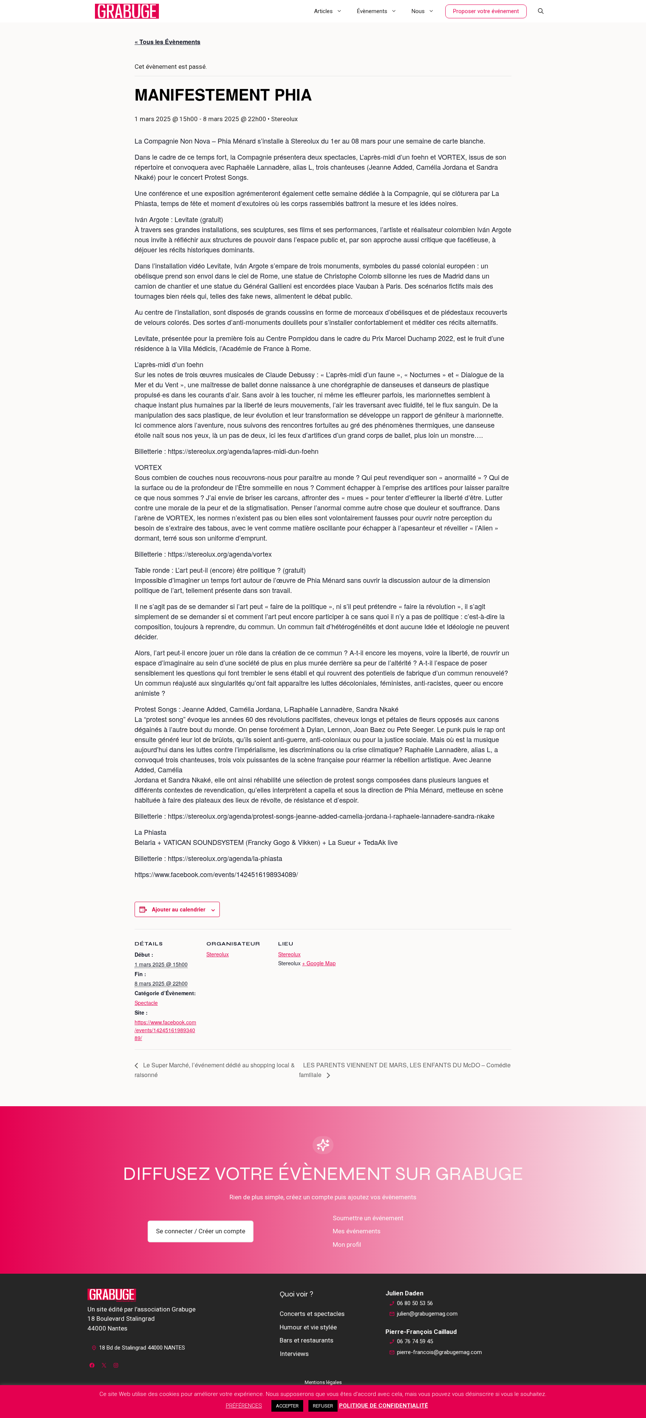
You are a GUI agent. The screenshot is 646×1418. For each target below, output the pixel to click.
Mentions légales (323, 1382)
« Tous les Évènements (167, 41)
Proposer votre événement (486, 11)
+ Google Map (319, 963)
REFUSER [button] (323, 1406)
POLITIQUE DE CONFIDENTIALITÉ (383, 1405)
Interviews (294, 1353)
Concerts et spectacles (312, 1313)
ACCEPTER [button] (287, 1406)
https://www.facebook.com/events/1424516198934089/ (165, 1030)
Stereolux (217, 954)
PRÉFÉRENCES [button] (244, 1405)
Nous (418, 11)
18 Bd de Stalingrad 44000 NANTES (142, 1347)
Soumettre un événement (368, 1218)
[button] (540, 11)
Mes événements (357, 1231)
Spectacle (146, 1002)
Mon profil (347, 1244)
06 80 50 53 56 (415, 1303)
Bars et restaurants (306, 1340)
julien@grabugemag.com (427, 1313)
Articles (323, 11)
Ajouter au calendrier (178, 909)
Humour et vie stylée (308, 1327)
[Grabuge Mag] (127, 11)
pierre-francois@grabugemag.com (439, 1352)
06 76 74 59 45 (415, 1341)
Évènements (372, 11)
